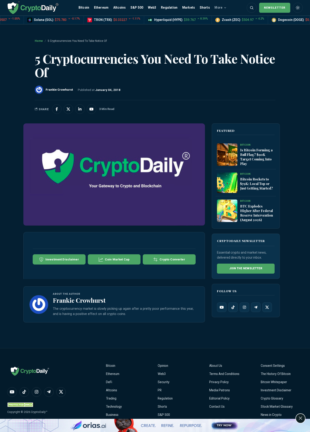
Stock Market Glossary (277, 406)
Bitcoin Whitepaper (274, 382)
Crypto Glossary (272, 398)
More (218, 7)
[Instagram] (244, 307)
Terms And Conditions (224, 374)
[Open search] (252, 8)
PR (160, 390)
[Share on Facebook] (57, 109)
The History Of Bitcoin (276, 374)
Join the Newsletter (245, 268)
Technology (114, 406)
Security (164, 382)
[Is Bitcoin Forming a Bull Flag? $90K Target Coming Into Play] (227, 155)
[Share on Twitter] (68, 109)
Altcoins (119, 7)
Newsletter (274, 7)
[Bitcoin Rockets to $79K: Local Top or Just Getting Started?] (227, 183)
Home (39, 40)
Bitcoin (84, 7)
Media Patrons (219, 390)
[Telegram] (256, 307)
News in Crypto (271, 415)
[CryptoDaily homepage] (33, 7)
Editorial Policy (219, 398)
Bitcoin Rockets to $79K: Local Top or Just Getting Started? (256, 183)
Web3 (152, 7)
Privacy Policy (219, 382)
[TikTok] (233, 307)
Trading (111, 398)
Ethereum (101, 7)
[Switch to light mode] (298, 8)
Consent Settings (273, 365)
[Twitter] (267, 307)
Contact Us (217, 406)
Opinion (163, 365)
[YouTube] (221, 307)
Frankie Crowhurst (79, 300)
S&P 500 (136, 7)
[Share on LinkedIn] (80, 109)
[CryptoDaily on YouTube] (91, 109)
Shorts (205, 7)
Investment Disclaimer (276, 390)
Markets (188, 7)
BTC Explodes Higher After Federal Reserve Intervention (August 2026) (256, 213)
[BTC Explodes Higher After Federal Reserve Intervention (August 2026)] (227, 211)
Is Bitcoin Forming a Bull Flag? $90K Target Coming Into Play (256, 157)
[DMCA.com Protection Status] (20, 404)
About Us (215, 365)
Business (112, 415)
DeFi (109, 382)
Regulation (169, 7)
